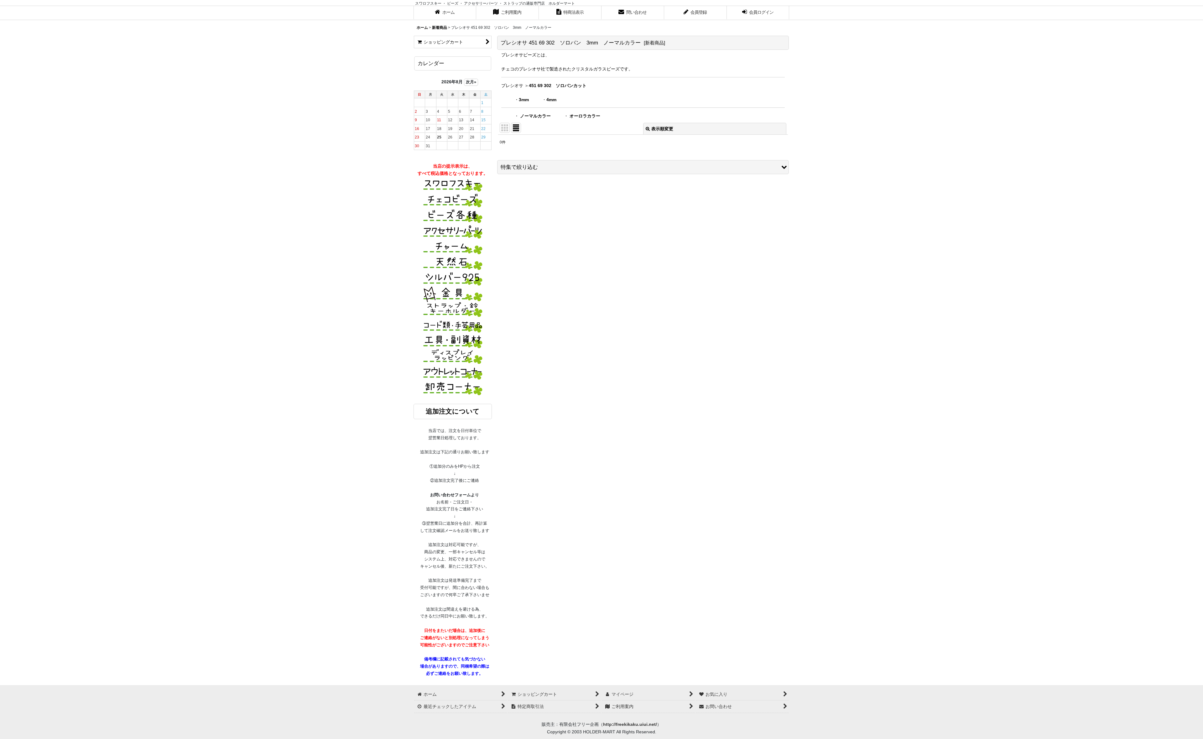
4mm (551, 99)
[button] (643, 167)
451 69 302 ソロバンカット (557, 85)
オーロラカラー (585, 115)
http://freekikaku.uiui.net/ (630, 724)
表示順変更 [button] (662, 128)
